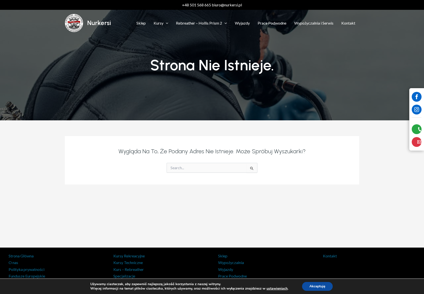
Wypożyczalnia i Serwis (313, 23)
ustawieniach (277, 288)
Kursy (158, 23)
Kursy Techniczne (128, 262)
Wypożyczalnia (231, 262)
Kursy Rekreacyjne (129, 255)
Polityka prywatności (26, 269)
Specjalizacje (124, 276)
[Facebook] (417, 97)
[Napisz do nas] (417, 142)
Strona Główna (21, 255)
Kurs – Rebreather (128, 269)
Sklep (141, 23)
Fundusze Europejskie (27, 276)
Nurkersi (99, 23)
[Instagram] (417, 109)
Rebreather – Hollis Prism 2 (199, 23)
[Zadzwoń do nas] (417, 129)
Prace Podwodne (272, 23)
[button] (165, 23)
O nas (13, 262)
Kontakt (348, 23)
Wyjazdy (242, 23)
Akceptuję (317, 286)
